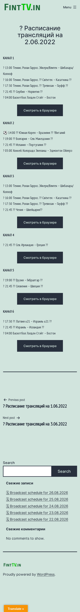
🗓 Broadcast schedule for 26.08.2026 (37, 493)
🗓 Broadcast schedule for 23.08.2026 (37, 513)
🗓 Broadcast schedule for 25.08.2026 (37, 499)
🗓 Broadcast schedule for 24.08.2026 (37, 506)
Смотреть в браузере (40, 110)
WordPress (46, 574)
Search (9, 463)
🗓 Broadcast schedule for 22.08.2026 (37, 519)
